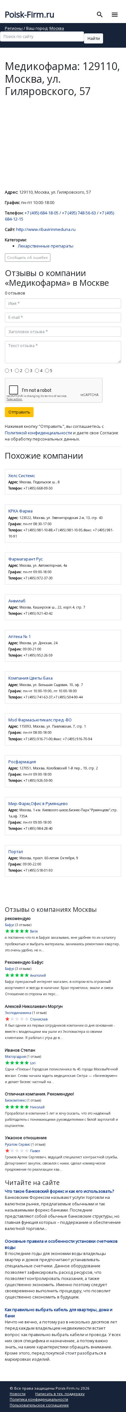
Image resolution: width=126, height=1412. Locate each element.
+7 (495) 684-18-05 (41, 213)
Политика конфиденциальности (39, 1399)
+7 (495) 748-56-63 (79, 213)
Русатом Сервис (17, 1144)
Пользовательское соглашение (39, 1405)
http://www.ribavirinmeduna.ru (46, 229)
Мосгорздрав (15, 1056)
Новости (18, 1393)
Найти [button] (94, 38)
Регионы (14, 28)
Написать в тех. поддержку (60, 1393)
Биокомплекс (15, 1100)
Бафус (9, 925)
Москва (56, 28)
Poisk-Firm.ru (29, 14)
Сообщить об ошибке (27, 257)
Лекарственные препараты (45, 246)
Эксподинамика (18, 1012)
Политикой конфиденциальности (38, 433)
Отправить (19, 412)
